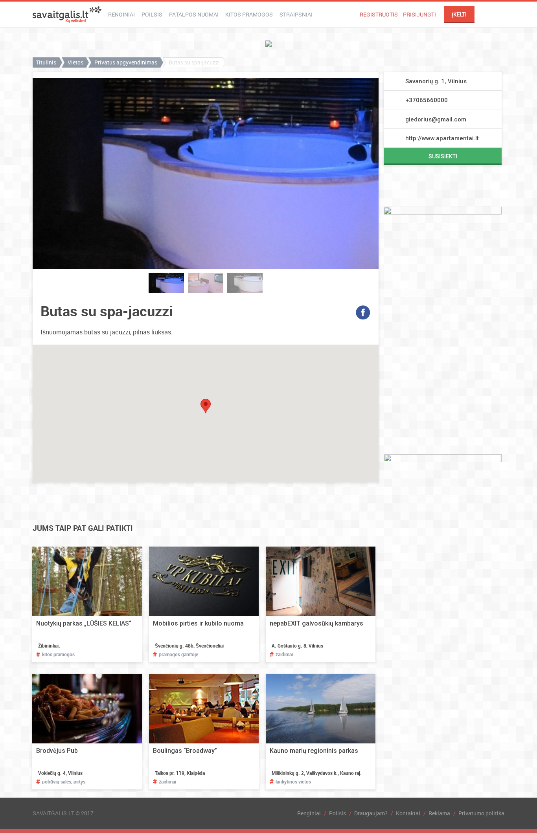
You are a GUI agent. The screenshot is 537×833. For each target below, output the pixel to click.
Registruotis (379, 14)
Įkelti (459, 14)
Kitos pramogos (249, 14)
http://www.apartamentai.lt (442, 138)
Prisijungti (419, 14)
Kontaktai (408, 813)
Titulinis (46, 62)
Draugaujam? (371, 813)
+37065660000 (426, 100)
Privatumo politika (481, 813)
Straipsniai (296, 14)
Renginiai (121, 14)
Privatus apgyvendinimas (125, 62)
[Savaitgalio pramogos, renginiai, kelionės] (67, 14)
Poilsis (152, 14)
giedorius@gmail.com (435, 119)
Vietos (75, 62)
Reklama (439, 813)
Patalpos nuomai (194, 14)
